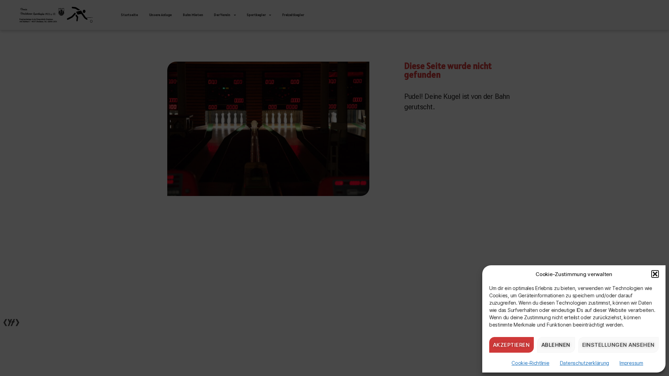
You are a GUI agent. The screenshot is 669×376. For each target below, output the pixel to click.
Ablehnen (555, 345)
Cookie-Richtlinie (530, 363)
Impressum (631, 363)
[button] (655, 274)
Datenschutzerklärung (584, 363)
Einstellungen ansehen (618, 345)
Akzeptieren (511, 345)
